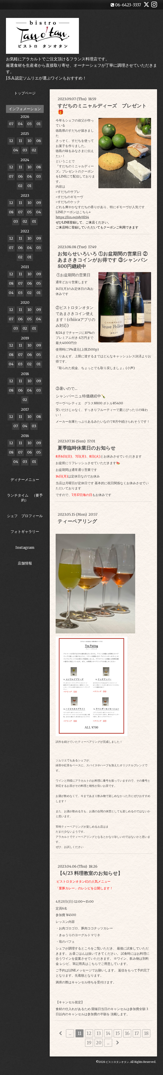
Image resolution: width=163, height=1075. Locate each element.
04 (20, 124)
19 (89, 1043)
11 (80, 1033)
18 (146, 1033)
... (70, 1033)
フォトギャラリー (25, 531)
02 (34, 150)
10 (29, 140)
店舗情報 (25, 563)
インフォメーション (25, 109)
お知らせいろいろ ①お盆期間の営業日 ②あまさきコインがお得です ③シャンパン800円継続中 (103, 260)
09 (38, 202)
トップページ (25, 93)
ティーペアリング (77, 521)
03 (29, 124)
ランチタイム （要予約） (25, 497)
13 (99, 1033)
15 (117, 1033)
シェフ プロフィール (25, 515)
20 (98, 1043)
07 (11, 124)
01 (39, 124)
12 (89, 1033)
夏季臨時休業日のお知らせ (87, 448)
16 (127, 1033)
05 (29, 212)
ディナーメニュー (25, 479)
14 (108, 1033)
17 (137, 1033)
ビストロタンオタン (117, 1062)
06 (38, 140)
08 (38, 167)
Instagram (25, 547)
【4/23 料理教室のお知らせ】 (90, 873)
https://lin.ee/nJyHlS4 (72, 217)
